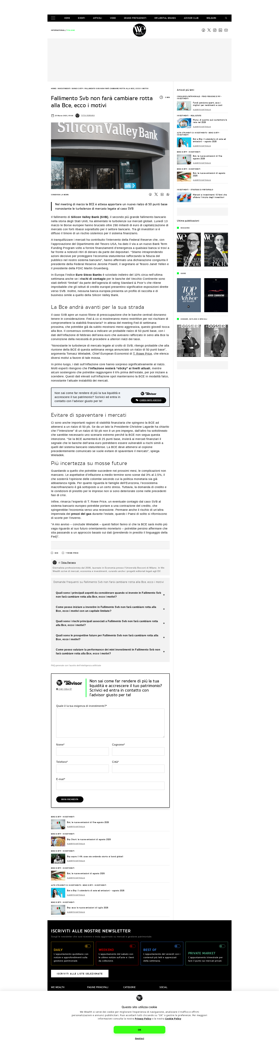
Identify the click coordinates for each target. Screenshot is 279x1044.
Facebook (203, 30)
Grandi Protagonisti (135, 18)
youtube (226, 30)
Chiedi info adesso (150, 400)
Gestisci (139, 1038)
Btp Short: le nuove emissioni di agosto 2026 (89, 839)
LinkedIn (162, 194)
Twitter (156, 194)
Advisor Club (191, 18)
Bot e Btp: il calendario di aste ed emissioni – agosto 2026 (95, 890)
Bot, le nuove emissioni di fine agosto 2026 (88, 822)
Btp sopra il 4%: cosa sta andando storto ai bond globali (95, 856)
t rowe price (72, 553)
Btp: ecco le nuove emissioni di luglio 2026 (87, 907)
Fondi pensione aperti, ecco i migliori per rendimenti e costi (207, 103)
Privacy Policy (143, 1018)
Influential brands (165, 18)
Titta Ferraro (88, 115)
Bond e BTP (77, 88)
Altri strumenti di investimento (66, 885)
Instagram (215, 30)
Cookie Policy (173, 1018)
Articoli (97, 18)
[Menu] (54, 18)
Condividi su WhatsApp (168, 194)
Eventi (81, 18)
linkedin (220, 30)
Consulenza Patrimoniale (188, 96)
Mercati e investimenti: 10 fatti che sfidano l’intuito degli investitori (210, 195)
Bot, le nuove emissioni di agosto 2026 (86, 873)
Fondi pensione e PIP (211, 96)
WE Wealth (139, 30)
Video (113, 18)
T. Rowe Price (142, 353)
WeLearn (211, 18)
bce (56, 553)
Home (67, 18)
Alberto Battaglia (76, 826)
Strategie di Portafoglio (202, 190)
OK (139, 1029)
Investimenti (64, 88)
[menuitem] (58, 30)
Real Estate (196, 115)
